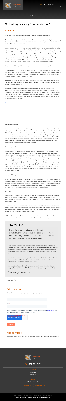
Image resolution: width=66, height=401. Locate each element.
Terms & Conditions (21, 397)
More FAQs (10, 280)
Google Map (38, 385)
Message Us (24, 272)
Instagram (33, 374)
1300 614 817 (49, 4)
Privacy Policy (32, 397)
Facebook (33, 372)
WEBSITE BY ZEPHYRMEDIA (43, 397)
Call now (13, 272)
